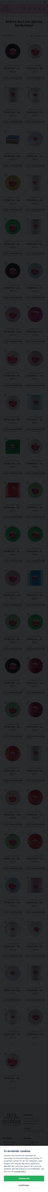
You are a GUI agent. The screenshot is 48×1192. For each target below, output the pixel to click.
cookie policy (20, 1171)
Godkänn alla (24, 1178)
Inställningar (24, 1185)
